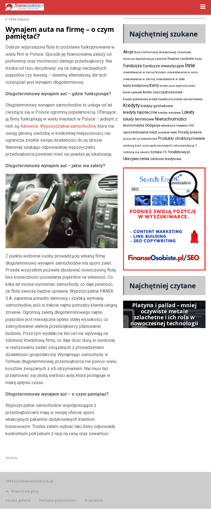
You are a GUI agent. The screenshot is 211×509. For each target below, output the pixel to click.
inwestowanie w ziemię (139, 79)
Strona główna (18, 500)
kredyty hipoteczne (140, 112)
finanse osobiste (181, 59)
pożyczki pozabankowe (140, 139)
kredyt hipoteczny (161, 99)
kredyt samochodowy (188, 99)
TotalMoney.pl (179, 152)
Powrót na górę (25, 491)
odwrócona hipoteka (174, 125)
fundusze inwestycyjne (163, 65)
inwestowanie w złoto (170, 79)
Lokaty (188, 112)
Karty (154, 85)
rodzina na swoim (136, 152)
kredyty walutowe (169, 112)
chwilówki (184, 52)
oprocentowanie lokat (140, 132)
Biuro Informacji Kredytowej (155, 52)
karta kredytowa (136, 85)
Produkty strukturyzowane (181, 138)
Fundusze (132, 65)
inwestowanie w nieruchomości (144, 72)
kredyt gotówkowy (135, 99)
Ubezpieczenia (136, 158)
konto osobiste (132, 92)
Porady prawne (190, 132)
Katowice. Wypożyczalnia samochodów (58, 126)
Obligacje (152, 125)
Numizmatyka (133, 125)
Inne (190, 65)
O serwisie (94, 500)
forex (198, 59)
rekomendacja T (185, 145)
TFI (165, 152)
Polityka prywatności (57, 500)
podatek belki (167, 132)
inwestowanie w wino (182, 72)
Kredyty (131, 105)
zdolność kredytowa (165, 159)
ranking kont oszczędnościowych (147, 145)
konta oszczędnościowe (177, 86)
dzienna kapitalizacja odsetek (145, 59)
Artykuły (11, 458)
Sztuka (156, 152)
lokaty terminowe (138, 119)
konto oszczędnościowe (162, 92)
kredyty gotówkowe (157, 106)
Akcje (128, 51)
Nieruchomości (171, 119)
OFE (191, 125)
